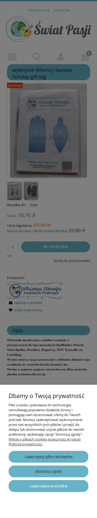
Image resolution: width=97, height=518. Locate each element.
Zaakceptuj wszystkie (49, 486)
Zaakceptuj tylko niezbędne (48, 456)
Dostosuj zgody (48, 471)
